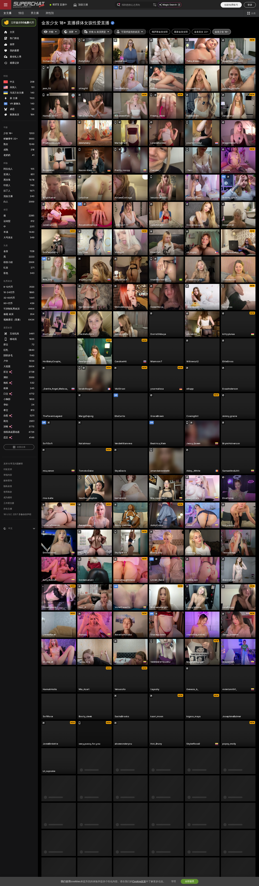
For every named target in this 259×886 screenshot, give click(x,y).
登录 (250, 5)
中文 (97, 851)
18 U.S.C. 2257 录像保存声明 (17, 514)
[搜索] (154, 4)
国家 (71, 32)
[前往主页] (29, 5)
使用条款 (8, 492)
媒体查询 (8, 480)
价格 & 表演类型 (97, 32)
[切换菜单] (5, 5)
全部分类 (21, 447)
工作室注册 (9, 503)
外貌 (51, 32)
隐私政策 (8, 486)
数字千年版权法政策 (160, 870)
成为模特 (8, 497)
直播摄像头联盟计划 (196, 870)
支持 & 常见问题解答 (13, 463)
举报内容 (8, 475)
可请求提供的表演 (130, 32)
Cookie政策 (157, 876)
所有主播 (8, 509)
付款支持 (8, 469)
